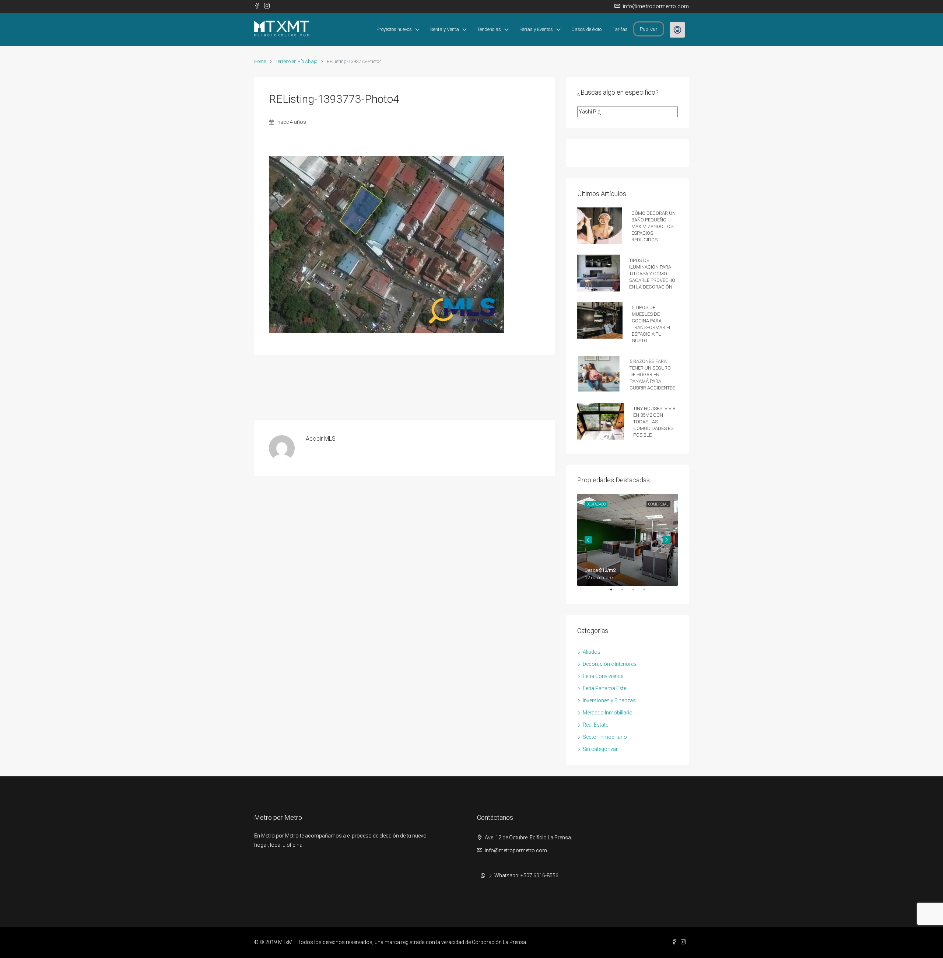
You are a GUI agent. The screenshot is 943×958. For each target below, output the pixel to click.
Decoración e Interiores (610, 664)
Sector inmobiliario (605, 737)
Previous (588, 539)
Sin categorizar (600, 749)
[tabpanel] (627, 540)
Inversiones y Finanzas (609, 700)
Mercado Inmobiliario (607, 713)
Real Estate (595, 725)
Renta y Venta (444, 29)
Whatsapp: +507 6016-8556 (526, 875)
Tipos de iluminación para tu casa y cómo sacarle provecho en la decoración (652, 273)
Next (666, 539)
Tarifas (620, 29)
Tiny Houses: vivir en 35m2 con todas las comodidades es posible (654, 421)
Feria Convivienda (603, 676)
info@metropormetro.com (516, 850)
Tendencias (489, 29)
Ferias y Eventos (536, 29)
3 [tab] (637, 592)
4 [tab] (648, 592)
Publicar (649, 29)
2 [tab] (626, 592)
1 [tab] (614, 592)
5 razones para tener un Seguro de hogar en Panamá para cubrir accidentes (652, 374)
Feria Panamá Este (604, 688)
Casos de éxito (586, 29)
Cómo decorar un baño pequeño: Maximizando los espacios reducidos (653, 226)
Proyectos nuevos (394, 29)
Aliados (591, 652)
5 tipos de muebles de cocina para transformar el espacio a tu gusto (652, 323)
